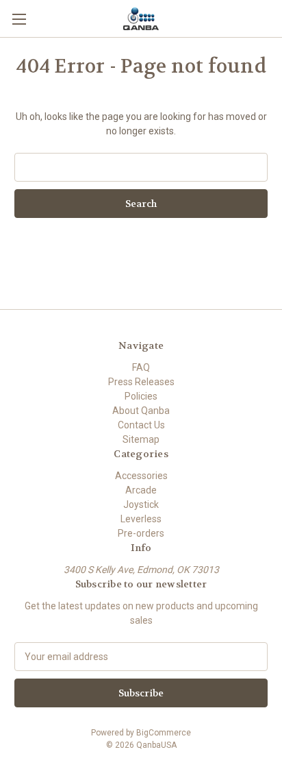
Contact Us (141, 424)
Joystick (141, 504)
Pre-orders (141, 533)
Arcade (141, 490)
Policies (141, 396)
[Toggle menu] (19, 19)
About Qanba (141, 410)
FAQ (141, 367)
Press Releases (141, 381)
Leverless (141, 518)
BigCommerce (163, 733)
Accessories (141, 475)
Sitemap (141, 439)
